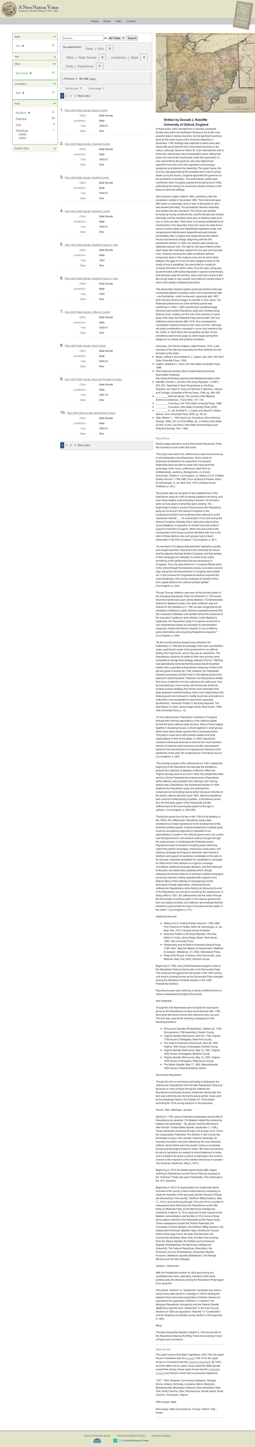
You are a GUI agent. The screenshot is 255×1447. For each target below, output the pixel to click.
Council (190, 1358)
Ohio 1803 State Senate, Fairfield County (87, 177)
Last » (87, 95)
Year (16, 56)
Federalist (21, 118)
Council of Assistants (199, 1362)
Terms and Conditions (161, 1435)
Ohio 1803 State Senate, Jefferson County (87, 312)
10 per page (94, 88)
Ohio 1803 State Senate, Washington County (91, 413)
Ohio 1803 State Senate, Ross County (85, 345)
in (105, 38)
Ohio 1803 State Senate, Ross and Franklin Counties (93, 379)
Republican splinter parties (22, 134)
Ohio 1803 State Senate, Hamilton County (87, 211)
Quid (18, 124)
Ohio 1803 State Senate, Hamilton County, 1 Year (91, 245)
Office (17, 63)
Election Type (21, 148)
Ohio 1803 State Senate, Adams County (86, 110)
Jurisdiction (20, 83)
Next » (93, 79)
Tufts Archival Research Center (131, 1435)
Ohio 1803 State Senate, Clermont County (87, 144)
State (17, 36)
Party (17, 103)
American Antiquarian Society (97, 1435)
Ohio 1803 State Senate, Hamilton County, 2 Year (91, 278)
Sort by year (71, 88)
